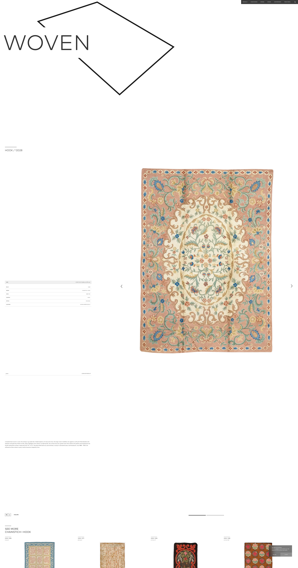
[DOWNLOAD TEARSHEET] (9, 514)
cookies (276, 548)
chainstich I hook (86, 290)
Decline (274, 554)
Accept (286, 554)
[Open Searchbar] (295, 2)
